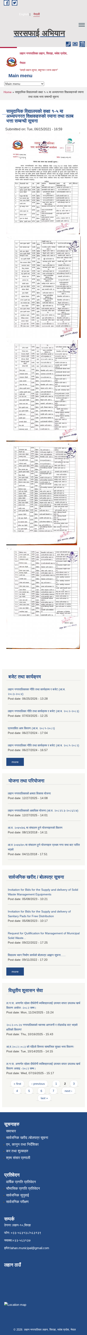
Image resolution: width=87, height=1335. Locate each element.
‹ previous (38, 1083)
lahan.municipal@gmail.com (29, 1248)
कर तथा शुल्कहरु (17, 1151)
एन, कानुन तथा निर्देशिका (22, 1144)
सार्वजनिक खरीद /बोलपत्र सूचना (27, 1138)
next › (68, 1091)
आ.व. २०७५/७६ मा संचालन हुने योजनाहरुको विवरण (35, 827)
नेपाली (36, 14)
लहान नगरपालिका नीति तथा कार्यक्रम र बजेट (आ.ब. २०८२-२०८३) (43, 711)
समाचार (11, 1131)
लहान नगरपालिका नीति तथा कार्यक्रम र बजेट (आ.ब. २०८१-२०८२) (43, 745)
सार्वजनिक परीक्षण (17, 1202)
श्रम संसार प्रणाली (18, 1158)
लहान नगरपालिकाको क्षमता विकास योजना (29, 793)
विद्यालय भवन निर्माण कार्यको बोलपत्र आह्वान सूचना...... (37, 955)
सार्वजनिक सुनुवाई (17, 1195)
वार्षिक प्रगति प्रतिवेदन (21, 1182)
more (15, 762)
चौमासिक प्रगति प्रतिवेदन (23, 1188)
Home (8, 92)
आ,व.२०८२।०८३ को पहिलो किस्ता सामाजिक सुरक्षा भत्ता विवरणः (40, 1046)
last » (44, 1098)
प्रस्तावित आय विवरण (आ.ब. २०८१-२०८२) (31, 728)
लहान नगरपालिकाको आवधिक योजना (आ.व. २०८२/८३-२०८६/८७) (43, 810)
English (24, 14)
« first (17, 1083)
